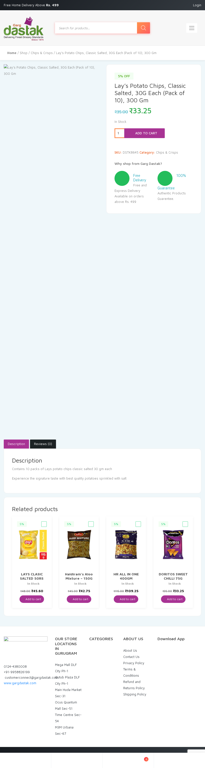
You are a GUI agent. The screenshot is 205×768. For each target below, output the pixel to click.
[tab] (16, 444)
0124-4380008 (15, 666)
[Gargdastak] (24, 28)
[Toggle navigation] (191, 28)
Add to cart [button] (33, 599)
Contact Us (131, 657)
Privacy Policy (133, 663)
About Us (130, 650)
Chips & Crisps (42, 53)
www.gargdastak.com (20, 683)
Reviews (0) (43, 444)
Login (197, 5)
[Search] (143, 28)
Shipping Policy (134, 694)
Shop (24, 53)
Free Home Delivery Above (32, 5)
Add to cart (145, 133)
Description (16, 444)
